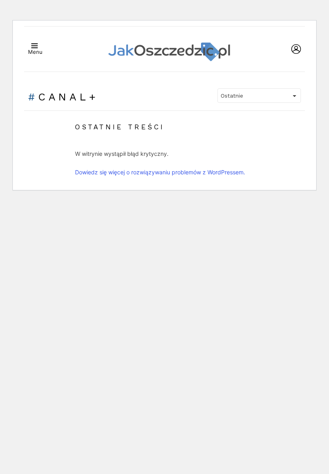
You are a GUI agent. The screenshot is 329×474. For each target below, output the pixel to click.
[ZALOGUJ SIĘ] (296, 49)
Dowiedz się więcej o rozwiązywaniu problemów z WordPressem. (160, 172)
